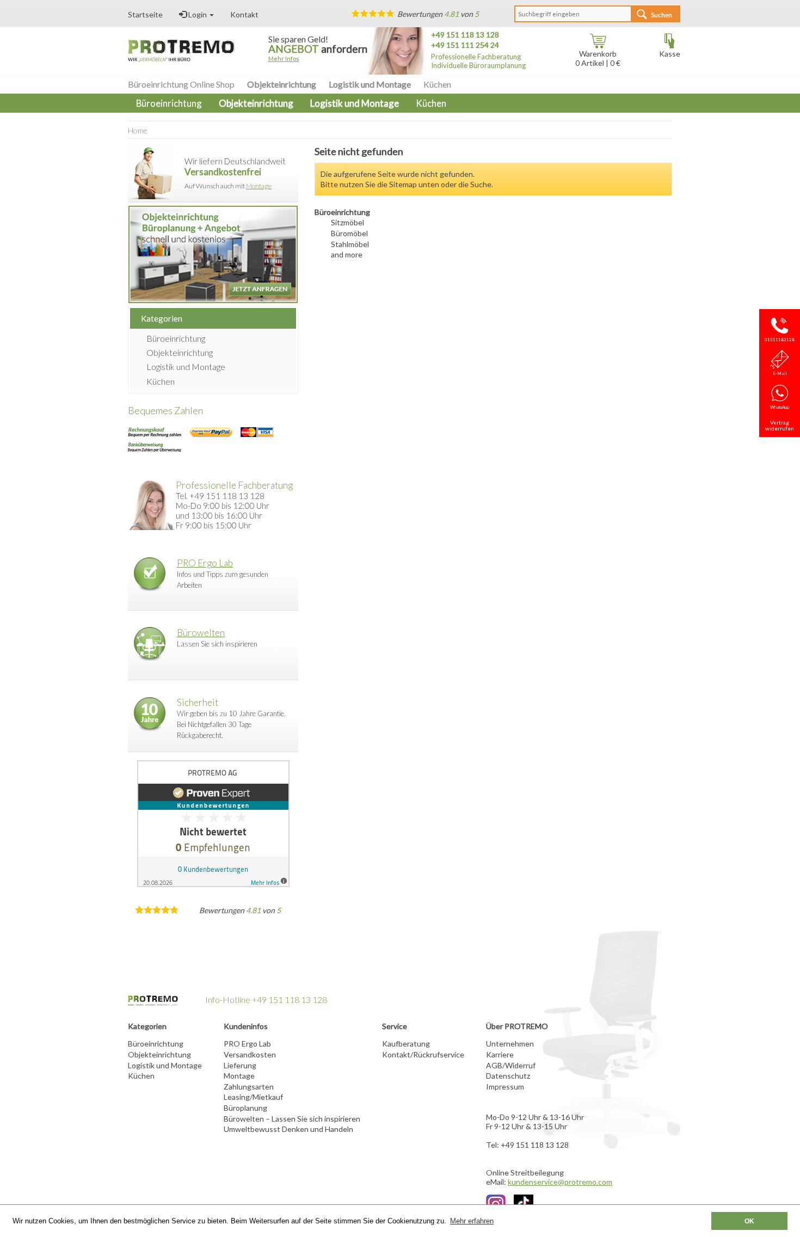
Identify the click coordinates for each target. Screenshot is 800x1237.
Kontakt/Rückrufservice (423, 1054)
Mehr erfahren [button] (472, 1221)
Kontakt (244, 14)
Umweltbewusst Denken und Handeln (288, 1129)
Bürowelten (201, 632)
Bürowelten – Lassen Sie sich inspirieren (292, 1118)
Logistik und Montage (370, 84)
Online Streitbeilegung (525, 1172)
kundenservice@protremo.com (560, 1181)
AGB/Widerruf (511, 1065)
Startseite (145, 14)
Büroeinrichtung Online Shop (181, 84)
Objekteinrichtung (281, 84)
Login (197, 14)
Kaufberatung (406, 1043)
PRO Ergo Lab (205, 563)
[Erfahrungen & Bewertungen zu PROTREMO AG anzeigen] (213, 823)
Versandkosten (250, 1054)
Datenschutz (508, 1075)
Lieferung (240, 1065)
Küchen (437, 84)
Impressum (505, 1086)
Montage (259, 186)
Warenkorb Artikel (596, 58)
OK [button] (749, 1220)
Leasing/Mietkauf (253, 1096)
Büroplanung (245, 1107)
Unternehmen (510, 1043)
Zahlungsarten (249, 1086)
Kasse (669, 53)
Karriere (500, 1054)
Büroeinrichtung (175, 338)
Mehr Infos (283, 58)
